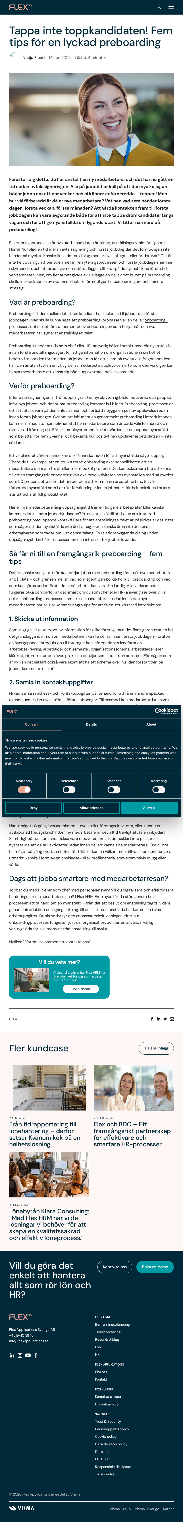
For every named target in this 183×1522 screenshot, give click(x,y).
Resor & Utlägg (107, 1339)
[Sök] (159, 7)
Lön (98, 1347)
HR (97, 1354)
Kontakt (101, 1379)
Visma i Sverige (147, 1509)
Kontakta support (109, 1396)
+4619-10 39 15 (21, 1335)
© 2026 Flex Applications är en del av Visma (44, 1494)
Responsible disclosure (113, 1466)
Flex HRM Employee (94, 896)
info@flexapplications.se (28, 1341)
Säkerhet (102, 1414)
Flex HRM (102, 1317)
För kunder (104, 1389)
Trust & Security (108, 1421)
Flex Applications (109, 1364)
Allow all (149, 808)
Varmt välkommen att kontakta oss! (57, 942)
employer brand (80, 429)
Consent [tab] (31, 724)
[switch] (69, 789)
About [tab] (151, 724)
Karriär (168, 1509)
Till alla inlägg (156, 1048)
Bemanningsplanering (112, 1324)
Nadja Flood (34, 57)
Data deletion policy (111, 1444)
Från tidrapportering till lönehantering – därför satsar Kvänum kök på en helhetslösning (44, 1134)
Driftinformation (107, 1404)
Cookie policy (106, 1436)
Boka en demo (155, 1267)
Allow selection (92, 808)
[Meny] (171, 7)
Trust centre (104, 1474)
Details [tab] (91, 724)
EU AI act (102, 1459)
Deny (33, 808)
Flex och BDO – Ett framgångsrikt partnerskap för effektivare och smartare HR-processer (132, 1134)
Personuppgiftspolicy (112, 1429)
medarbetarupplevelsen (101, 365)
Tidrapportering (108, 1332)
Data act (102, 1451)
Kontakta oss (115, 1267)
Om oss (101, 1372)
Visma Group (120, 1509)
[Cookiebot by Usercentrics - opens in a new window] (158, 711)
